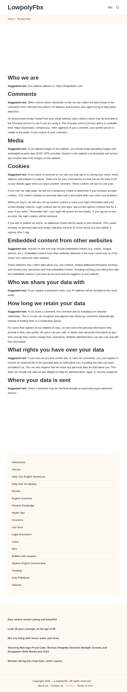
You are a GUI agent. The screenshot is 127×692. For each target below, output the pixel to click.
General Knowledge (23, 505)
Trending (17, 570)
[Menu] (110, 7)
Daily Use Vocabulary (24, 484)
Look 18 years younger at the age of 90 (31, 628)
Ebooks (16, 491)
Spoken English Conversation (29, 563)
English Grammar (22, 498)
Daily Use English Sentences (28, 476)
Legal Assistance (21, 534)
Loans (15, 541)
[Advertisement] (63, 51)
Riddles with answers (24, 556)
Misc (14, 548)
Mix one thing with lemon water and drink (33, 638)
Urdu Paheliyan (20, 577)
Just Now (17, 527)
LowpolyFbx (25, 7)
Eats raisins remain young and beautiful (32, 619)
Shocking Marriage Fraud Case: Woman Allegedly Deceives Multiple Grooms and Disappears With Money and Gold (57, 649)
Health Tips (18, 512)
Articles (16, 469)
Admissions (18, 462)
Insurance (17, 520)
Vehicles (17, 585)
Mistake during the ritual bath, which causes (35, 661)
